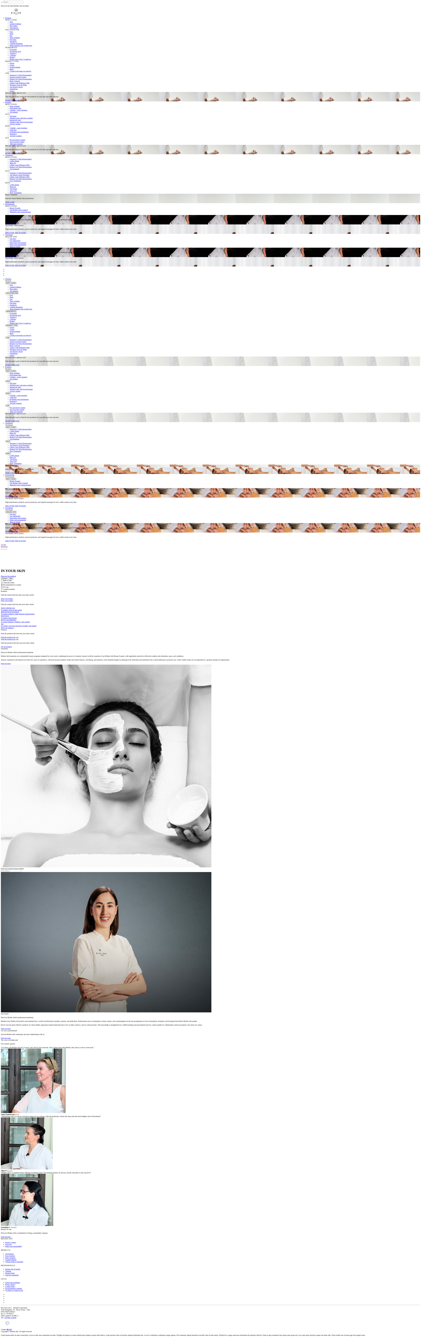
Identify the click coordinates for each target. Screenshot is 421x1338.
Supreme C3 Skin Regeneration (21, 75)
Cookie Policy (10, 1286)
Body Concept (15, 81)
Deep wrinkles (15, 38)
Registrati (4, 547)
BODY (8, 393)
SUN (7, 405)
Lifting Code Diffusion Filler (20, 83)
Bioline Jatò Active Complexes (20, 59)
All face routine (15, 124)
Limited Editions (15, 24)
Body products (10, 1258)
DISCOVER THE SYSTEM (15, 233)
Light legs (13, 130)
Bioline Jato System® (12, 1269)
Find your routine (7, 599)
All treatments (14, 169)
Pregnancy (13, 134)
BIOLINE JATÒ (11, 512)
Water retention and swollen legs (21, 45)
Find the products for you (9, 637)
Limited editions (10, 1260)
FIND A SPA (10, 202)
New (11, 22)
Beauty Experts (15, 208)
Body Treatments (15, 193)
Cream (12, 65)
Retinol (12, 57)
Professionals (9, 204)
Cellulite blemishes (16, 44)
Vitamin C (13, 53)
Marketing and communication (20, 212)
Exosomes (13, 49)
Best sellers (13, 26)
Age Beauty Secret (16, 87)
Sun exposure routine (17, 142)
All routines (14, 112)
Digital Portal (9, 1273)
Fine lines (13, 40)
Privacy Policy (10, 1284)
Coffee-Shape (14, 161)
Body (11, 34)
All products (14, 28)
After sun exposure (16, 144)
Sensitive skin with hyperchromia (21, 122)
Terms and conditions (12, 1283)
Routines (8, 102)
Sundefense (14, 89)
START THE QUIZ (12, 100)
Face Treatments (15, 181)
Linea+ (12, 91)
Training (8, 1271)
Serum (12, 63)
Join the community (12, 1275)
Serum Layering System (18, 77)
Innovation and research (18, 243)
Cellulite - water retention (18, 110)
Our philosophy (15, 241)
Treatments (9, 155)
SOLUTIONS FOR (12, 293)
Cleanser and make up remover (20, 71)
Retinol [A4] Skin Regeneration (21, 79)
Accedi (3, 545)
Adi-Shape (13, 189)
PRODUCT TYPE (11, 325)
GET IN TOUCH (11, 223)
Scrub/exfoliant (15, 67)
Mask (11, 69)
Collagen (13, 55)
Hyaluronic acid (15, 51)
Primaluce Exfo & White (18, 85)
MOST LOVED (11, 283)
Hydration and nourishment (19, 132)
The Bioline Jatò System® (19, 210)
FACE (8, 381)
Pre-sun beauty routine (17, 140)
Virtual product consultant (14, 1262)
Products (8, 18)
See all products (6, 647)
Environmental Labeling (13, 1288)
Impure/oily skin (15, 120)
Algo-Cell (13, 191)
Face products (10, 1256)
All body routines (16, 136)
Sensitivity (13, 42)
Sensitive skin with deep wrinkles (21, 118)
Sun (11, 36)
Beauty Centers (10, 1242)
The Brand (9, 235)
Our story (13, 239)
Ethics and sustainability (18, 245)
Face (11, 32)
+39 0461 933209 (10, 1318)
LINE (7, 337)
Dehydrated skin (15, 108)
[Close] (2, 2)
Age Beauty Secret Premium (19, 175)
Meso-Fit (13, 163)
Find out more (6, 664)
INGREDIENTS (11, 311)
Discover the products (8, 576)
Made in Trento (15, 247)
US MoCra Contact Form (14, 1290)
